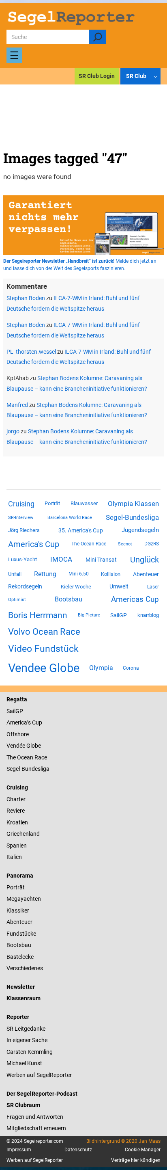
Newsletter (20, 987)
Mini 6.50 (79, 574)
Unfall (14, 574)
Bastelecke (20, 957)
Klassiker (17, 910)
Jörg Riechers (24, 530)
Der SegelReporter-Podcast (41, 1093)
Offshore (17, 734)
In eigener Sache (26, 1040)
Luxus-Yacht (22, 559)
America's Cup (33, 544)
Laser (153, 587)
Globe (33, 745)
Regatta (16, 699)
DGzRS (151, 544)
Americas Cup (135, 599)
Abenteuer (146, 574)
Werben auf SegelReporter (39, 1075)
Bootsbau (68, 599)
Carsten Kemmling (29, 1052)
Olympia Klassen (133, 504)
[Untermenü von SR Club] (155, 76)
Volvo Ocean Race (44, 631)
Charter (16, 799)
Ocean (25, 757)
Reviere (15, 810)
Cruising (21, 504)
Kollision (110, 574)
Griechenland (23, 833)
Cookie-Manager (143, 1150)
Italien (14, 857)
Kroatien (17, 822)
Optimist (17, 599)
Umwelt (118, 586)
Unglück (144, 559)
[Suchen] (97, 37)
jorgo (12, 431)
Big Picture (89, 615)
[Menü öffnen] (14, 55)
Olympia (101, 668)
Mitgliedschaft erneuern (36, 1128)
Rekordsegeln (25, 586)
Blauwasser (84, 503)
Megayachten (23, 898)
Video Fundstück (43, 648)
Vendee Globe (43, 668)
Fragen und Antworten (34, 1117)
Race (40, 757)
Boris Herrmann (37, 615)
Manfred (17, 405)
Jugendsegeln (140, 530)
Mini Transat (101, 559)
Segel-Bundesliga (132, 517)
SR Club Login (97, 76)
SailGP (118, 615)
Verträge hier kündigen (136, 1160)
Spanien (16, 845)
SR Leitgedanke (25, 1028)
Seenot (125, 544)
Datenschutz (78, 1150)
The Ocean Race (88, 544)
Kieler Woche (76, 587)
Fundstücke (21, 933)
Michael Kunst (24, 1063)
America (16, 722)
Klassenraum (23, 998)
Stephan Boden (25, 298)
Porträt (52, 503)
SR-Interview (20, 517)
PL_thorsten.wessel (31, 351)
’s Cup (34, 722)
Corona (131, 668)
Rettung (45, 574)
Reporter (17, 1017)
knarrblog (148, 615)
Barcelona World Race (69, 517)
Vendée (15, 745)
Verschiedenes (24, 968)
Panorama (19, 875)
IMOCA (61, 559)
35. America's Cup (80, 530)
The (11, 757)
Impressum (18, 1150)
